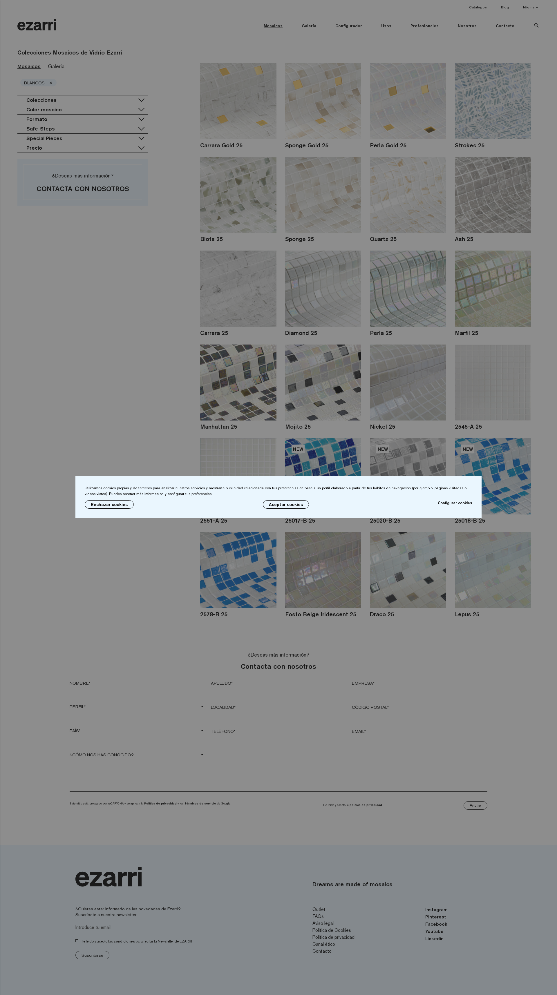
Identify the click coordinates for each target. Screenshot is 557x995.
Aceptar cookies (286, 504)
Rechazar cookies (109, 504)
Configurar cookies (455, 503)
